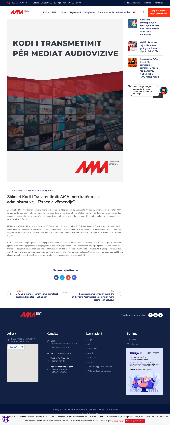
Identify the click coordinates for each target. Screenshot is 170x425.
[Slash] (65, 292)
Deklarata (131, 339)
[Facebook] (56, 277)
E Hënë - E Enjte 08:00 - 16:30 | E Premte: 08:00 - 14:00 (57, 3)
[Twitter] (62, 277)
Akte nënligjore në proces (99, 371)
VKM (90, 344)
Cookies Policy (118, 421)
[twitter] (160, 315)
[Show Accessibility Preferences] (5, 419)
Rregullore (92, 348)
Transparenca (89, 12)
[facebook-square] (150, 315)
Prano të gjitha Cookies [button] (134, 421)
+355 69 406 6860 (19, 3)
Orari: (53, 341)
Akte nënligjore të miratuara (100, 366)
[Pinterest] (68, 277)
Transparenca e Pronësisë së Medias (114, 12)
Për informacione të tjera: (62, 369)
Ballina (46, 12)
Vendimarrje (133, 344)
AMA (54, 12)
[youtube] (155, 315)
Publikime (92, 357)
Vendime (92, 353)
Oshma (64, 12)
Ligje (90, 339)
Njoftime (32, 190)
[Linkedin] (74, 277)
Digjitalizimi (75, 12)
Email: (61, 353)
